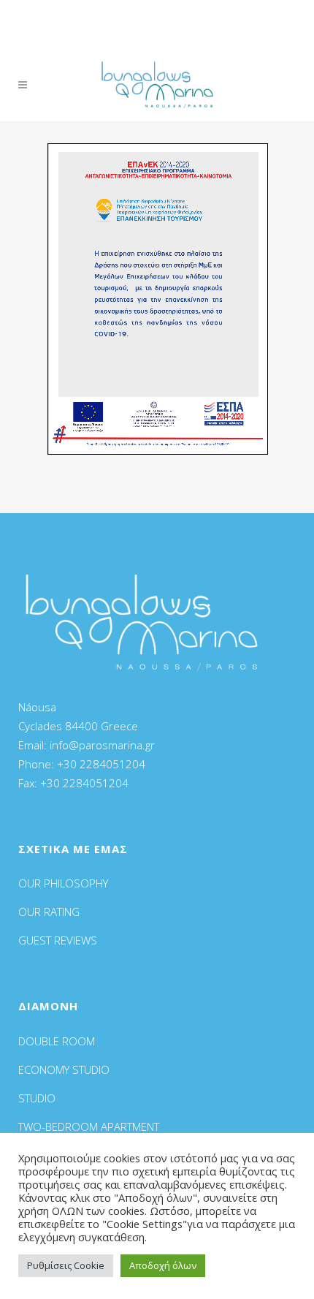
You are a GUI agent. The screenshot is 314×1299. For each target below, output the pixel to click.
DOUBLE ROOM (56, 1041)
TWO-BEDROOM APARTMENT (88, 1126)
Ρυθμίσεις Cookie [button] (65, 1265)
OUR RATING (49, 911)
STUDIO (36, 1098)
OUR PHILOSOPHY (63, 883)
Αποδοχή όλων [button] (162, 1265)
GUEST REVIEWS (57, 940)
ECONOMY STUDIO (64, 1069)
